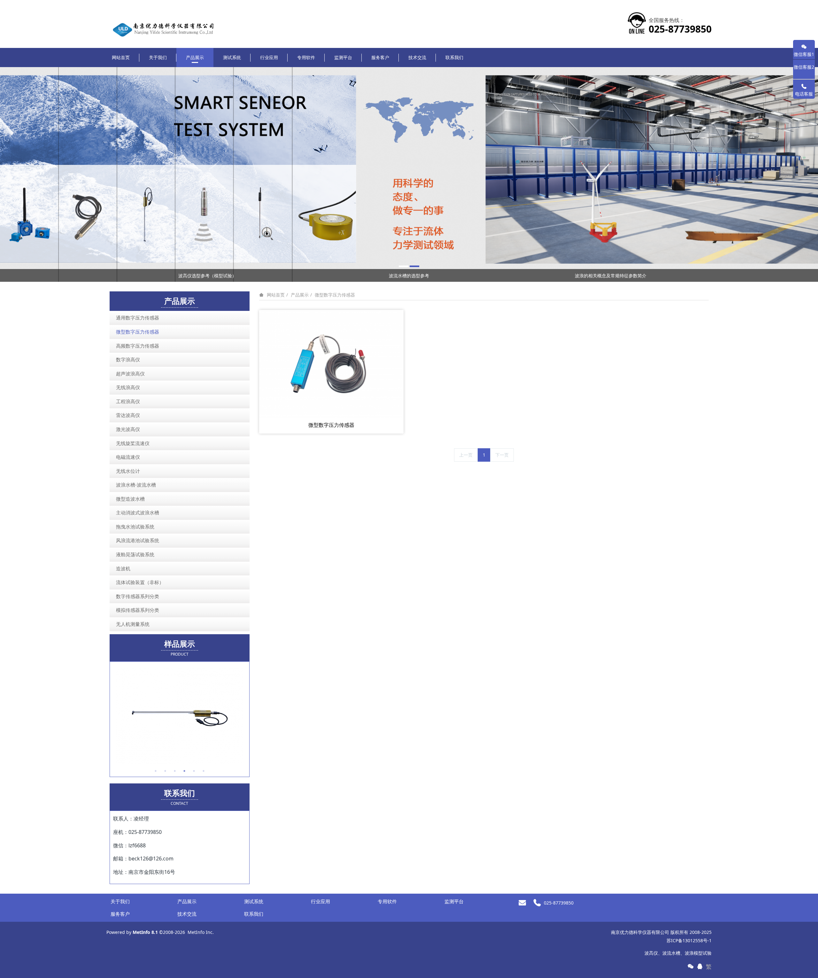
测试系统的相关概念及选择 (409, 276)
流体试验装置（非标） (140, 582)
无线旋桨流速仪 (133, 443)
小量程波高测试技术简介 (610, 276)
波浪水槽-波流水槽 (136, 484)
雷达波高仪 (128, 415)
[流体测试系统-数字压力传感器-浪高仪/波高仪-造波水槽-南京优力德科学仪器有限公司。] (168, 19)
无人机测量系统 (133, 624)
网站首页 (121, 57)
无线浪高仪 (128, 387)
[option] (409, 174)
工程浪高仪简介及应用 (207, 276)
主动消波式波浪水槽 (137, 512)
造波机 (123, 568)
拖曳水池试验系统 (135, 526)
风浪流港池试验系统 (137, 540)
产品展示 (300, 295)
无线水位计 (128, 471)
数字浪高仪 (128, 359)
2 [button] (165, 771)
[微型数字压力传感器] (331, 363)
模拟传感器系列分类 (137, 610)
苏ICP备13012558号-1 (689, 940)
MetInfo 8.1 (145, 932)
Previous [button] (109, 275)
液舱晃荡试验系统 (135, 554)
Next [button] (708, 275)
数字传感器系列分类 (137, 596)
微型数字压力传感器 (335, 295)
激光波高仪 (128, 429)
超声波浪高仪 (130, 373)
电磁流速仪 (128, 457)
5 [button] (194, 771)
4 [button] (184, 771)
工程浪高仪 (128, 401)
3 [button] (175, 771)
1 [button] (155, 771)
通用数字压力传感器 (137, 317)
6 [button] (203, 771)
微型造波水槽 (130, 499)
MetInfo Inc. (201, 932)
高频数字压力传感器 (137, 346)
